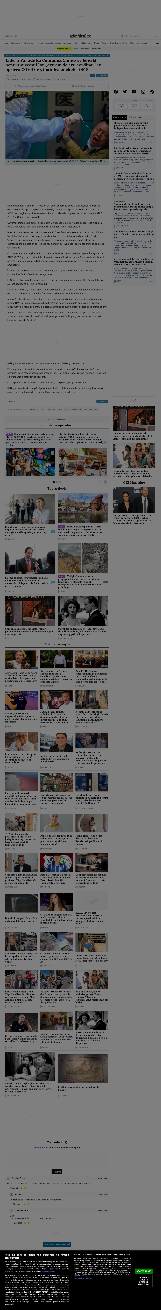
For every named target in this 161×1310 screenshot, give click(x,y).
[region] (80, 1280)
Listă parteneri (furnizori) (84, 1278)
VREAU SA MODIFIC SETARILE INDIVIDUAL (143, 1281)
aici (22, 1292)
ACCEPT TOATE (143, 1271)
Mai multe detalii (48, 1271)
